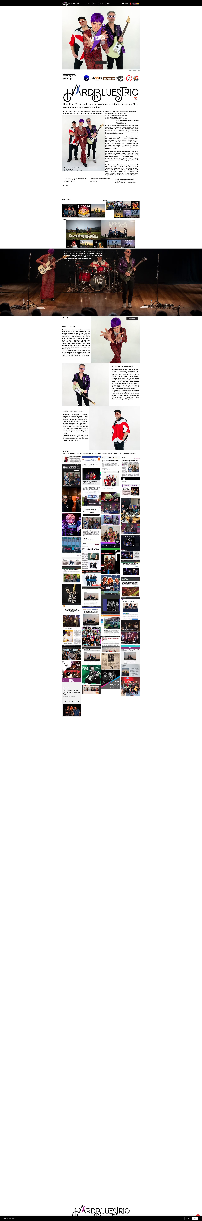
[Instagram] (74, 4)
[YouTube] (69, 4)
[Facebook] (76, 4)
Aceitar (195, 1218)
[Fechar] (200, 1218)
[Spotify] (72, 4)
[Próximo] (137, 37)
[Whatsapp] (80, 4)
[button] (130, 3)
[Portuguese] (133, 4)
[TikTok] (78, 4)
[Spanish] (138, 4)
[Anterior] (64, 37)
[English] (136, 4)
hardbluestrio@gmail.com (69, 75)
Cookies (188, 1218)
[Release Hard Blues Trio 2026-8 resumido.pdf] (136, 99)
